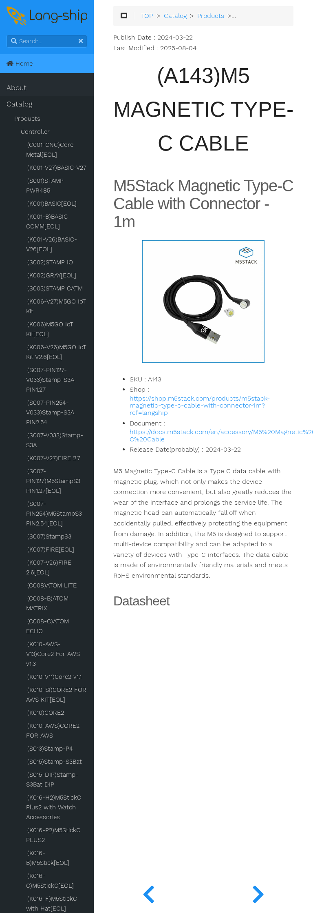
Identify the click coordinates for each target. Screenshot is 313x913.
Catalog (19, 104)
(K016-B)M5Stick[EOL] (47, 857)
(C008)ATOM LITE (52, 585)
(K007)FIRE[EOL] (50, 549)
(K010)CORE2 (45, 712)
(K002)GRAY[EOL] (51, 275)
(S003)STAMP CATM (55, 288)
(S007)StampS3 (49, 536)
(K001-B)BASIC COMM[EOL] (47, 221)
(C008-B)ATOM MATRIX (47, 603)
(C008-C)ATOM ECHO (47, 626)
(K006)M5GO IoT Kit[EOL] (49, 329)
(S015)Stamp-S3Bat (54, 761)
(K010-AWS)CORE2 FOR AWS (52, 730)
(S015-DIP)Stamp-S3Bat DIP (52, 779)
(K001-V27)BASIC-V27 (56, 167)
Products (27, 118)
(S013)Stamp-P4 (50, 748)
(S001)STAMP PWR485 (45, 185)
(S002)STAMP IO (50, 262)
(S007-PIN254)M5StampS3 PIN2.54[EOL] (54, 513)
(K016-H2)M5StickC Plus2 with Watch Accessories (53, 807)
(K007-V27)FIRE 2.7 (53, 458)
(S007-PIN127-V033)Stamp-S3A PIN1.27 (50, 379)
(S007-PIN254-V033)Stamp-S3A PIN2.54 (50, 412)
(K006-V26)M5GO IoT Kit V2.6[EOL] (56, 352)
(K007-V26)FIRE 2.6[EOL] (48, 567)
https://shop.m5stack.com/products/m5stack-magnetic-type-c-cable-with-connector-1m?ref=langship (200, 406)
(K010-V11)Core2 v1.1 (54, 676)
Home (23, 63)
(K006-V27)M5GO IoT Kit (56, 306)
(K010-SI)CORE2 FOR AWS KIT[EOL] (56, 694)
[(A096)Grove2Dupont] (148, 892)
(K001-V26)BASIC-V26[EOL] (51, 244)
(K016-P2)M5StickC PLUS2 (53, 835)
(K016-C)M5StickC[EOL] (50, 880)
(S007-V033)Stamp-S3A (54, 440)
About (16, 88)
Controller (35, 131)
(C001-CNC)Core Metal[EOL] (49, 149)
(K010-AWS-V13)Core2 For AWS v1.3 (53, 653)
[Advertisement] (203, 776)
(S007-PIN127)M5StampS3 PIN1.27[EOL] (53, 481)
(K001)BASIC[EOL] (52, 203)
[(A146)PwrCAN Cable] (258, 892)
